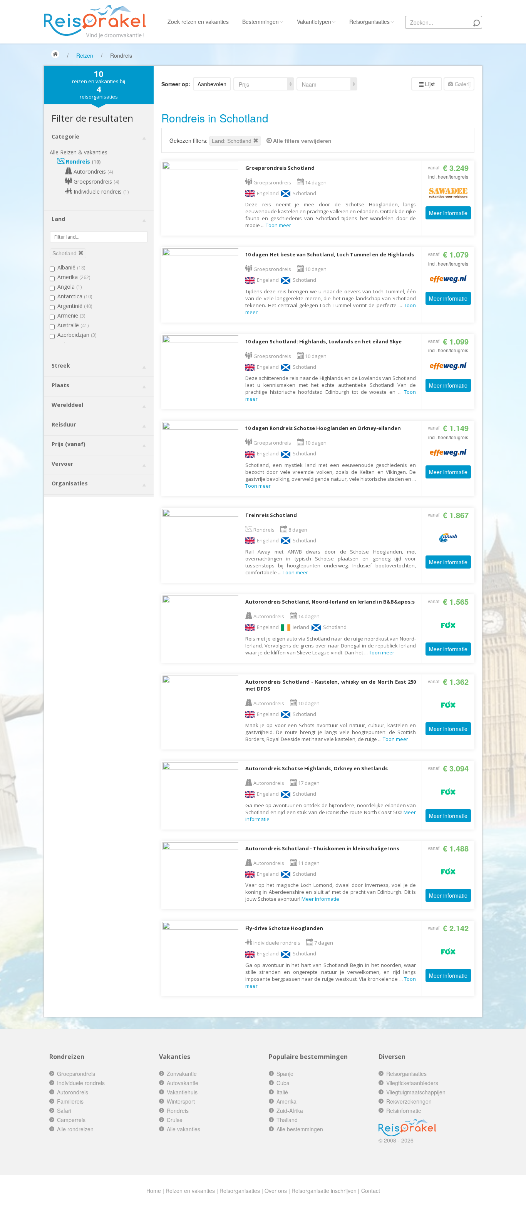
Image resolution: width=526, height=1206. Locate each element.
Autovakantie (182, 1083)
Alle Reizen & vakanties (78, 152)
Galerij (462, 84)
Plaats (60, 385)
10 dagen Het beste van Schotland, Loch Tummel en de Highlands (329, 254)
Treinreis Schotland (271, 515)
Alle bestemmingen (299, 1129)
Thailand (287, 1120)
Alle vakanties (183, 1129)
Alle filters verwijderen (302, 141)
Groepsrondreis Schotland (280, 167)
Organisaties (70, 483)
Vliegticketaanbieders (412, 1083)
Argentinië (74, 305)
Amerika (73, 277)
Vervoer (62, 463)
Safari (64, 1110)
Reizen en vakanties (190, 1190)
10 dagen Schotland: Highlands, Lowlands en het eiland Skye (323, 341)
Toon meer (278, 225)
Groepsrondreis (95, 181)
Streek (61, 365)
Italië (282, 1092)
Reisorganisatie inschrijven (324, 1190)
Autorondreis (92, 171)
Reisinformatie (403, 1110)
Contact (370, 1190)
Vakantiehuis (182, 1092)
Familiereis (70, 1101)
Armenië (71, 315)
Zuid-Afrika (289, 1110)
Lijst (429, 84)
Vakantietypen (314, 21)
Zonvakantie (182, 1073)
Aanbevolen (212, 84)
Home (153, 1190)
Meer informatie (448, 213)
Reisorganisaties (369, 21)
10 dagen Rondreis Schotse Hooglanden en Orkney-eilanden (323, 428)
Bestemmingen (260, 21)
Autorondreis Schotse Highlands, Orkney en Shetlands (316, 768)
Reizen (84, 55)
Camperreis (71, 1120)
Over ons (276, 1190)
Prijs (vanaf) (68, 444)
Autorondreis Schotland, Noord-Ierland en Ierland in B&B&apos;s (330, 601)
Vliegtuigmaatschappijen (416, 1092)
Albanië (71, 267)
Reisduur (64, 424)
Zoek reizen (198, 21)
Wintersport (181, 1101)
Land (58, 218)
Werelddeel (67, 404)
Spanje (284, 1073)
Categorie (65, 136)
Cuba (283, 1083)
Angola (69, 286)
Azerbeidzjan (76, 334)
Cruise (175, 1120)
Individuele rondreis (100, 191)
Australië (73, 325)
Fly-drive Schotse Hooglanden (284, 928)
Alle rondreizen (75, 1129)
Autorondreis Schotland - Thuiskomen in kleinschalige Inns (322, 848)
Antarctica (74, 296)
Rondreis (82, 161)
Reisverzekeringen (409, 1101)
